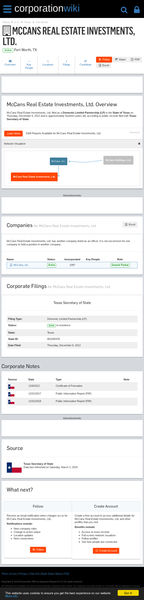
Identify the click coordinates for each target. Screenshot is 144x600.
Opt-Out (34, 573)
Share (122, 59)
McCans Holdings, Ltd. (118, 160)
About (58, 573)
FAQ (66, 573)
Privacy (23, 573)
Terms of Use (9, 573)
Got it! (128, 593)
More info (11, 596)
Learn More (13, 133)
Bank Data (47, 573)
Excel (105, 65)
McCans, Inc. (58, 161)
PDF (137, 59)
